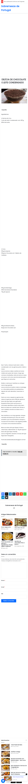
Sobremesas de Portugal (14, 505)
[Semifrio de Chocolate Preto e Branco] (21, 536)
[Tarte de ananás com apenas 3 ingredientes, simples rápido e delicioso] (7, 536)
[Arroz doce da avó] (21, 522)
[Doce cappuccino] (7, 522)
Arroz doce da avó (19, 528)
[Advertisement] (14, 29)
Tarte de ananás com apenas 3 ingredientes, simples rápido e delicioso (7, 544)
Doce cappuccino (6, 527)
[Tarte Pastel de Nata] (5, 747)
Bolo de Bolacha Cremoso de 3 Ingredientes (15, 1)
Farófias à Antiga (15, 751)
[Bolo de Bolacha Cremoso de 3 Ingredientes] (5, 768)
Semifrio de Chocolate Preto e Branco (20, 542)
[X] (6, 494)
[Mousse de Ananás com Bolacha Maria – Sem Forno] (5, 761)
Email (3, 587)
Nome (3, 580)
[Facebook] (3, 494)
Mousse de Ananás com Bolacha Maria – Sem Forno (18, 759)
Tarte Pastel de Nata (16, 745)
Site (2, 593)
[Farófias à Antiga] (5, 754)
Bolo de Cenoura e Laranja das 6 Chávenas (18, 773)
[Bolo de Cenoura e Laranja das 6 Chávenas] (5, 775)
